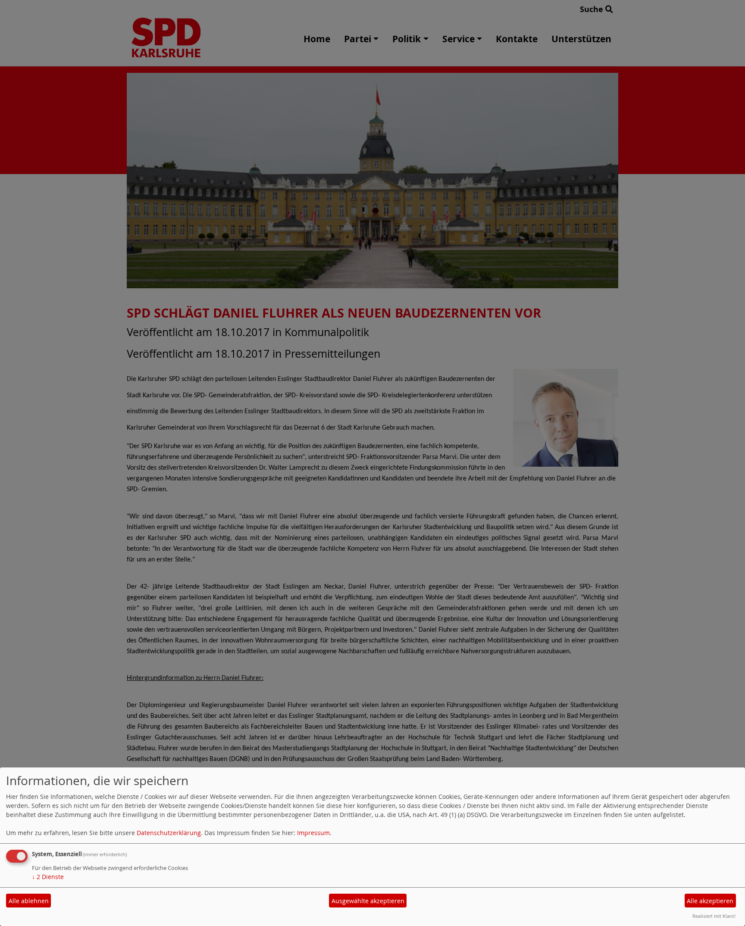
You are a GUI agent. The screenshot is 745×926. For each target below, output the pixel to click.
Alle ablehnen (29, 901)
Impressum (313, 833)
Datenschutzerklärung (169, 833)
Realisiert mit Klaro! (714, 916)
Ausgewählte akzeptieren (368, 901)
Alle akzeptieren (710, 901)
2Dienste (48, 877)
